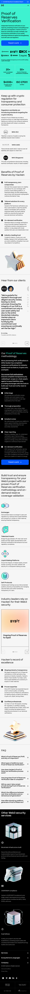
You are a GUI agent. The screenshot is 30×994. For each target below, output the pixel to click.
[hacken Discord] (10, 978)
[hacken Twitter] (3, 978)
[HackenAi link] (7, 985)
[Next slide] (27, 343)
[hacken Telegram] (6, 978)
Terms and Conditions (6, 968)
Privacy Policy (4, 971)
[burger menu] (28, 5)
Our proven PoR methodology (12, 374)
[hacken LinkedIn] (13, 978)
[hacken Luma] (16, 978)
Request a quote (13, 43)
